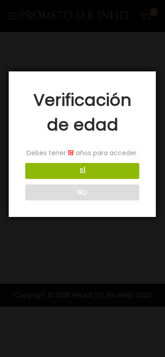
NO (82, 192)
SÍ (82, 170)
